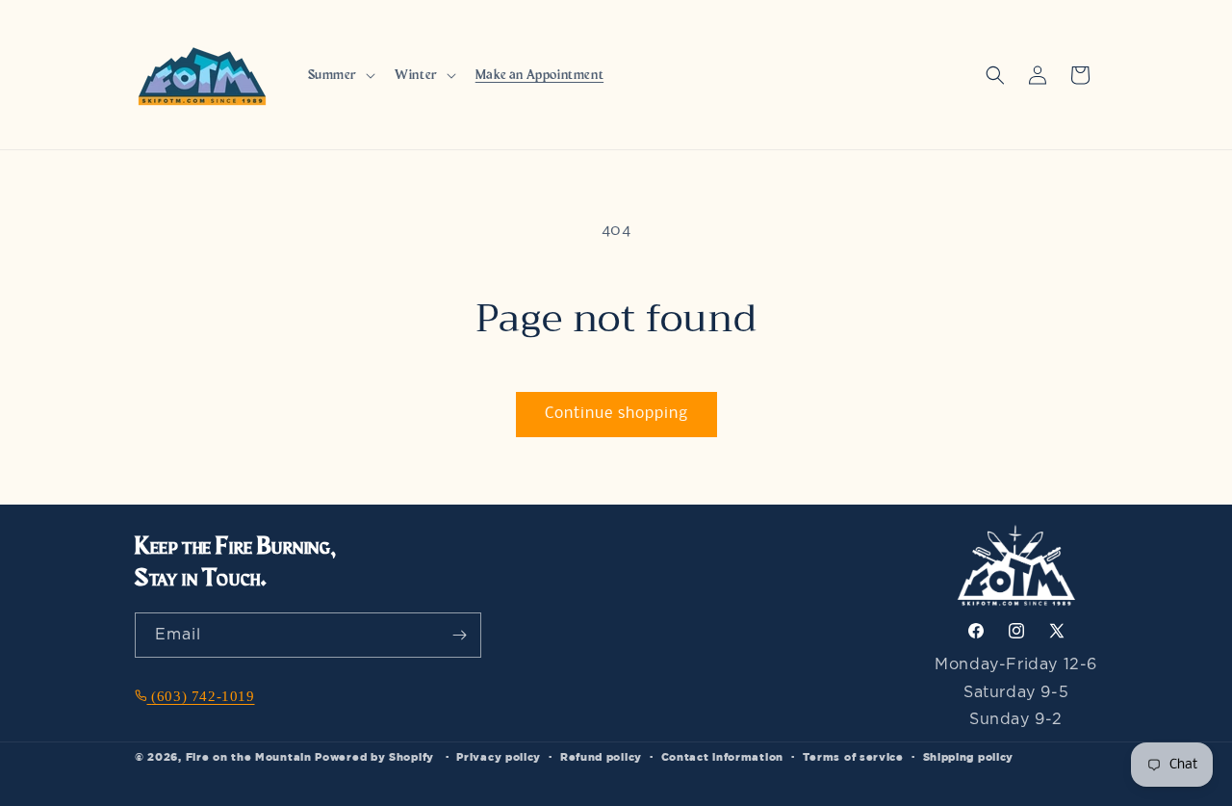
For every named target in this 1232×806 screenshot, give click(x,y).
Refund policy (601, 756)
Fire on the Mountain (249, 756)
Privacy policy (498, 756)
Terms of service (853, 756)
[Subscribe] (459, 635)
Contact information (722, 756)
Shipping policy (968, 756)
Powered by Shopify (374, 756)
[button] (340, 74)
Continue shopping (616, 413)
